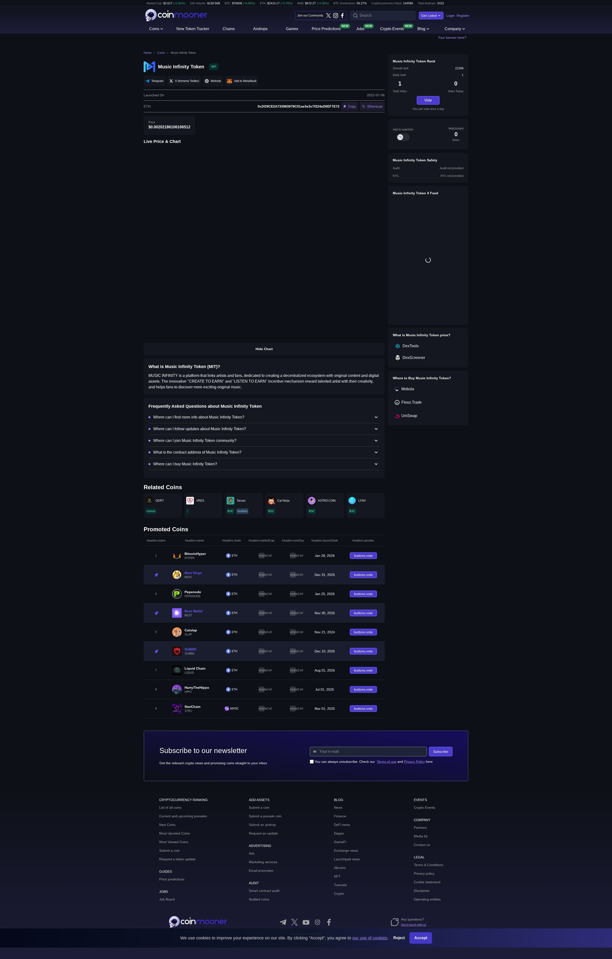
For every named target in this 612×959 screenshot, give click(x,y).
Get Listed (429, 15)
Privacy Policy (414, 762)
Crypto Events (392, 28)
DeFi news (342, 825)
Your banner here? (452, 37)
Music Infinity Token (183, 52)
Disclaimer (422, 891)
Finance (340, 816)
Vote (428, 100)
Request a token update (177, 859)
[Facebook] (342, 15)
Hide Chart (264, 349)
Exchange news (346, 850)
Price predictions (171, 879)
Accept (420, 938)
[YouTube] (306, 922)
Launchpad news (347, 859)
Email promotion (261, 870)
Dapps (339, 833)
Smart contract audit (264, 891)
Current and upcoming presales (183, 816)
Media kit (420, 836)
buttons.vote (363, 556)
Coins (154, 29)
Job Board (167, 899)
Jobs (360, 28)
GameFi (340, 842)
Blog (421, 29)
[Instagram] (335, 15)
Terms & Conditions (428, 865)
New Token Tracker (192, 29)
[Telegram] (283, 922)
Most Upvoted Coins (174, 833)
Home (148, 52)
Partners (420, 827)
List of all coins (170, 807)
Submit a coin (169, 850)
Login (450, 15)
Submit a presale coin (265, 816)
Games (292, 29)
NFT (337, 876)
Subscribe (440, 751)
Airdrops (260, 29)
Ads (252, 853)
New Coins (167, 825)
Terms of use (386, 762)
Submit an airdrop (262, 825)
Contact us (422, 845)
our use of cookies (369, 938)
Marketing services (263, 862)
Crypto (339, 893)
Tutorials (340, 885)
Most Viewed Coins (173, 842)
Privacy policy (424, 873)
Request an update (263, 833)
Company (453, 29)
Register (463, 15)
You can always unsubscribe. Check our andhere (374, 762)
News (338, 807)
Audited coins (259, 899)
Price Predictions (326, 28)
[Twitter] (328, 15)
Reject (399, 938)
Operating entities (427, 899)
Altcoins (340, 868)
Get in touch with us (413, 924)
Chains (229, 29)
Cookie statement (427, 882)
